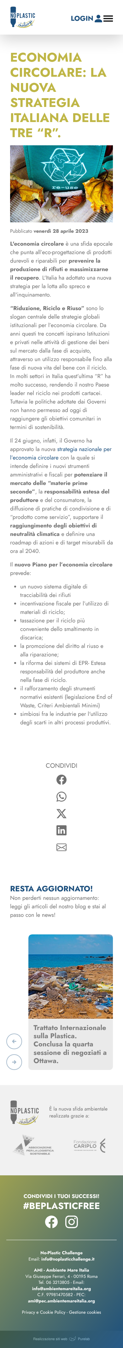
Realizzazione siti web (50, 1338)
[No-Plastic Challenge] (22, 17)
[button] (14, 1041)
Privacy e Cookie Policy (44, 1312)
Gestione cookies (85, 1312)
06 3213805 (57, 1282)
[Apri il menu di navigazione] (108, 18)
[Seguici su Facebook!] (51, 1226)
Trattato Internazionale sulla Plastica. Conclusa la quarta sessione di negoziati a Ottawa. (70, 1044)
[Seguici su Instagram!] (71, 1226)
